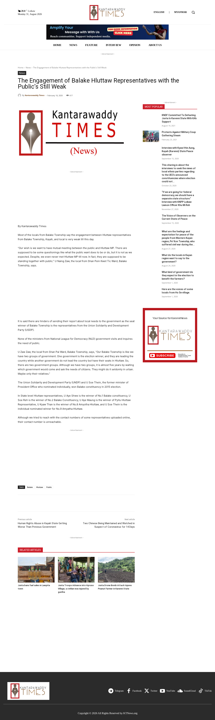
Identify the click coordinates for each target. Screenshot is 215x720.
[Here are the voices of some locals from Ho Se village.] (151, 293)
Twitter (153, 691)
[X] (29, 503)
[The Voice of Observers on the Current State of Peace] (151, 220)
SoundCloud (190, 691)
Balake (30, 487)
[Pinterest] (36, 503)
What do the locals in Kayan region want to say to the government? (177, 258)
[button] (193, 12)
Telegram (119, 691)
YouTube (170, 691)
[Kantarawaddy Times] (20, 95)
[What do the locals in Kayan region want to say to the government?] (151, 259)
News (28, 67)
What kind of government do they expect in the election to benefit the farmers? (178, 275)
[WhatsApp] (44, 503)
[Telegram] (110, 690)
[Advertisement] (76, 197)
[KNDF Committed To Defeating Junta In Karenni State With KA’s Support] (151, 119)
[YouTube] (162, 690)
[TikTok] (200, 690)
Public (49, 487)
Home (21, 67)
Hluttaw (39, 487)
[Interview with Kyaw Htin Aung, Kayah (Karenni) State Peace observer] (151, 152)
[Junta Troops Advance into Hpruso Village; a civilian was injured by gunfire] (76, 570)
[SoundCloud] (180, 690)
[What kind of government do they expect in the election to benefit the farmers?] (151, 276)
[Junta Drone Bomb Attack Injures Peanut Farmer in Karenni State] (116, 570)
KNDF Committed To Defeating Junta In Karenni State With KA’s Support (179, 118)
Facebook (137, 691)
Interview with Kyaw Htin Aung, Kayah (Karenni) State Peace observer (178, 151)
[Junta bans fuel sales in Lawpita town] (36, 570)
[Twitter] (146, 690)
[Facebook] (21, 503)
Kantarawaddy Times (34, 95)
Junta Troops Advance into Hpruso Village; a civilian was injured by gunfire (76, 588)
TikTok (208, 691)
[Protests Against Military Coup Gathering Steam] (151, 136)
